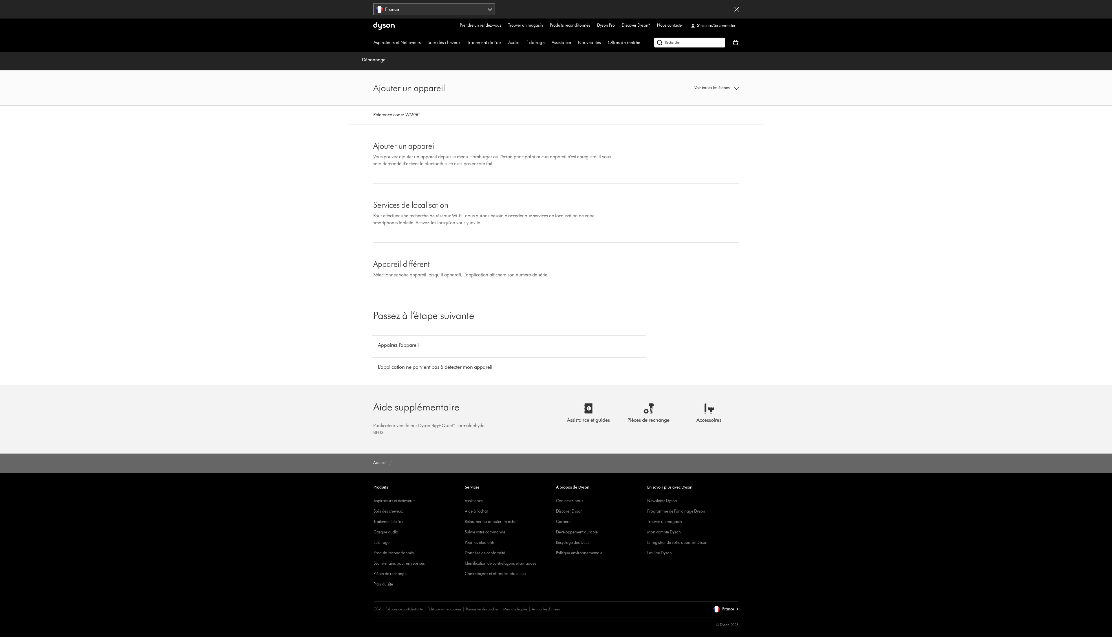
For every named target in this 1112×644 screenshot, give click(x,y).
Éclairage (535, 42)
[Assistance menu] (574, 42)
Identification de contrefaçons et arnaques (500, 563)
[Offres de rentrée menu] (643, 42)
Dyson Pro (606, 25)
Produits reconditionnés (570, 25)
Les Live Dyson (659, 553)
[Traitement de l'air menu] (504, 42)
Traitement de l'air (484, 42)
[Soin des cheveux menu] (463, 42)
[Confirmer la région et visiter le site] (736, 9)
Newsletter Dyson (662, 500)
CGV (377, 609)
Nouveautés (589, 42)
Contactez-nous (569, 500)
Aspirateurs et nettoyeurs (395, 500)
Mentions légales (515, 609)
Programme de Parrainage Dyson (676, 511)
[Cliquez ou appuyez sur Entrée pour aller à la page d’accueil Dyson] (384, 26)
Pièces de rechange (390, 573)
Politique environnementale (579, 553)
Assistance (561, 42)
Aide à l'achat (476, 511)
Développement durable (577, 532)
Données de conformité (485, 553)
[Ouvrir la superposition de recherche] (689, 42)
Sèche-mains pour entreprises (399, 563)
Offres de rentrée (624, 42)
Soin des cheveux (444, 42)
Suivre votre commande (485, 532)
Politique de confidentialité (404, 609)
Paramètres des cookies (482, 609)
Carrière (563, 521)
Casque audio (386, 532)
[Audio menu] (522, 42)
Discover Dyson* (636, 25)
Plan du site (383, 584)
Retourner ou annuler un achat (491, 521)
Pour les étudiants (480, 542)
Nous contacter (670, 25)
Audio (514, 42)
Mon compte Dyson (664, 532)
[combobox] (434, 9)
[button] (697, 88)
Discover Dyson (569, 511)
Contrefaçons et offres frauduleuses (495, 573)
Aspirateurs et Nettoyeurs (397, 42)
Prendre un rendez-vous (480, 25)
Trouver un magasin (525, 25)
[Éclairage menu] (547, 42)
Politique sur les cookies (444, 609)
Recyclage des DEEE (573, 542)
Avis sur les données (546, 609)
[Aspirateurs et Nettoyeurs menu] (424, 42)
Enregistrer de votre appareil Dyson (677, 542)
